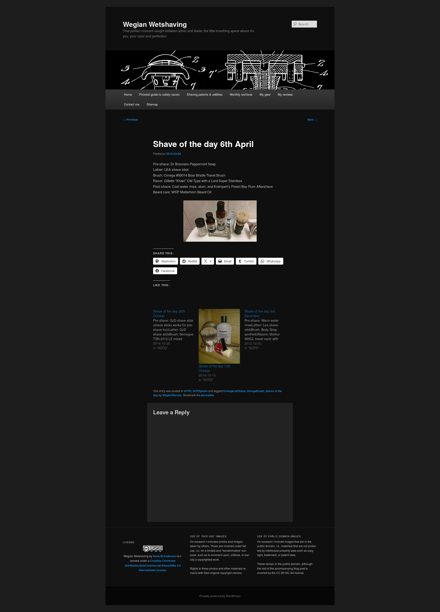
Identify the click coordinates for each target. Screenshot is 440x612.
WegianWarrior (172, 395)
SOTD (187, 391)
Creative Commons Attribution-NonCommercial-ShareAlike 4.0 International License (153, 565)
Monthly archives (241, 94)
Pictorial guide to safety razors (159, 94)
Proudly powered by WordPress (220, 596)
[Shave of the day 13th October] (219, 336)
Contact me (131, 104)
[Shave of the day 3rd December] (267, 329)
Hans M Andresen (164, 556)
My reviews (285, 94)
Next (312, 119)
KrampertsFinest (234, 391)
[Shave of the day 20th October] (176, 329)
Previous (130, 119)
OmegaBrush (255, 391)
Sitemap (152, 104)
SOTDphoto (200, 391)
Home (128, 94)
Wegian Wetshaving (155, 24)
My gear (265, 94)
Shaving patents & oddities (205, 94)
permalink (207, 395)
